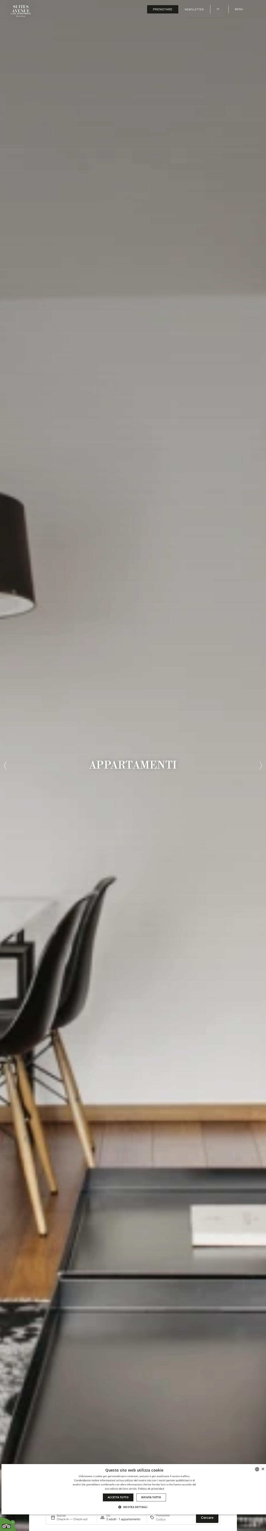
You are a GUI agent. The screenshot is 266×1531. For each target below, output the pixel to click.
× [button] (262, 1469)
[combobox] (257, 1469)
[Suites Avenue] (20, 11)
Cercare (207, 1517)
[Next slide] (261, 765)
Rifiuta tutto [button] (151, 1497)
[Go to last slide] (5, 765)
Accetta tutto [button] (118, 1497)
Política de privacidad (151, 1488)
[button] (134, 1506)
